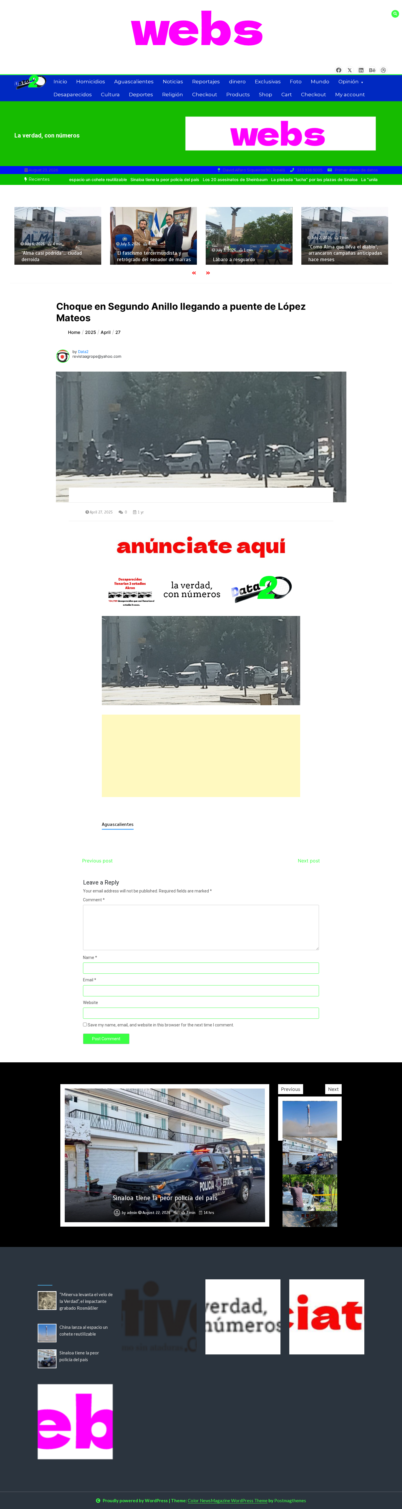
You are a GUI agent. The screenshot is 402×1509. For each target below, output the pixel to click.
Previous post (97, 861)
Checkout (204, 94)
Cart (286, 94)
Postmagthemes (290, 1500)
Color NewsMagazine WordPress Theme (228, 1500)
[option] (125, 179)
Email (89, 980)
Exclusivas (268, 82)
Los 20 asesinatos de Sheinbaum (195, 179)
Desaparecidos (73, 94)
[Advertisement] (201, 756)
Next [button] (333, 1089)
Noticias (173, 82)
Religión (172, 94)
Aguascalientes (134, 82)
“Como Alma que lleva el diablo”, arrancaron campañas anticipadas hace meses (249, 253)
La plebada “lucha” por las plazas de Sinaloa (274, 179)
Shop (265, 94)
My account (350, 94)
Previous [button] (290, 1089)
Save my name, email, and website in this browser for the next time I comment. (161, 1025)
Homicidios (90, 82)
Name (90, 957)
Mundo (320, 82)
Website (90, 1002)
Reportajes (206, 82)
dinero (237, 82)
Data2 (83, 351)
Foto (296, 82)
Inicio (60, 82)
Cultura (110, 94)
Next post (309, 861)
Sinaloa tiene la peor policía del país (125, 179)
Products (238, 94)
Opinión (348, 82)
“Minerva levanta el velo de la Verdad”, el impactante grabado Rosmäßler (86, 1301)
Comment (94, 899)
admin (132, 1212)
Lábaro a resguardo (138, 259)
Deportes (141, 94)
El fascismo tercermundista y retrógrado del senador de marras (58, 256)
